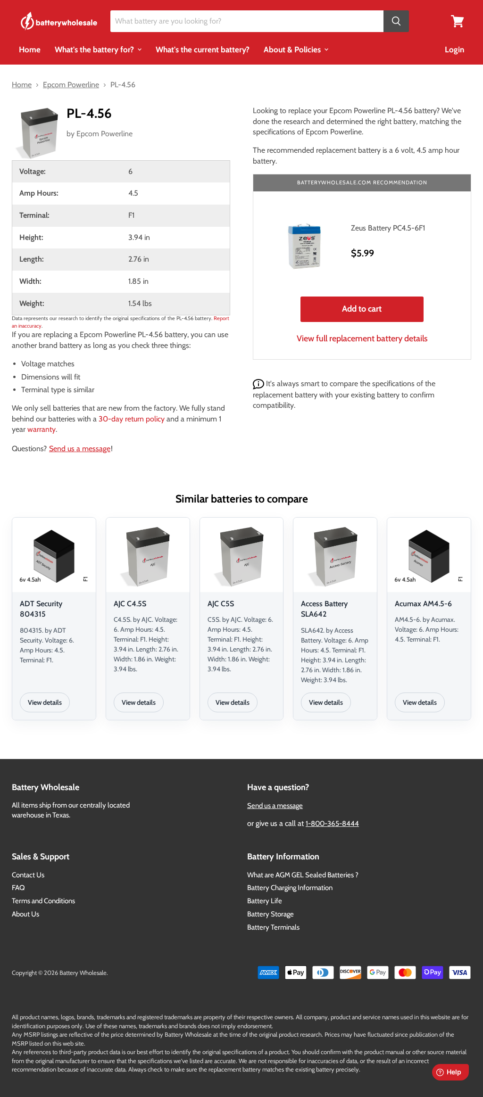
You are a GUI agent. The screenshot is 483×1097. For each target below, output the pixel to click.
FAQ (18, 887)
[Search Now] (396, 21)
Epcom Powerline (104, 133)
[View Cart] (457, 20)
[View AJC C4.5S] (148, 556)
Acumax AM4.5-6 (423, 603)
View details (45, 702)
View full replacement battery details (362, 338)
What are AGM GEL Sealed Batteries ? (302, 875)
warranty (41, 429)
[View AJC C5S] (242, 556)
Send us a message (79, 448)
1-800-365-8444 (332, 823)
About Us (25, 914)
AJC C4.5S (130, 603)
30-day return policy (132, 418)
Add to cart (362, 309)
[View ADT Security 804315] (54, 556)
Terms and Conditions (43, 901)
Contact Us (28, 875)
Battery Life (264, 901)
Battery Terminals (273, 927)
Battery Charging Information (290, 887)
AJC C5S (221, 603)
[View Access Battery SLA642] (335, 556)
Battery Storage (270, 914)
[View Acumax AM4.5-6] (429, 556)
